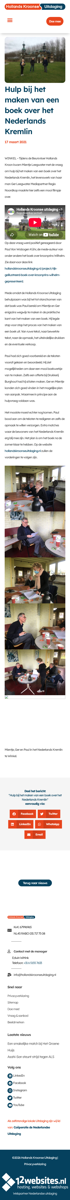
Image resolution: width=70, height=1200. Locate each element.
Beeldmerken (15, 1022)
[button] (10, 20)
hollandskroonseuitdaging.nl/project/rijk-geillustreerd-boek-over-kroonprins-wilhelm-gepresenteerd (32, 275)
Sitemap (12, 1002)
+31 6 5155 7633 (33, 963)
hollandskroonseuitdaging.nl (23, 451)
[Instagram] (10, 1090)
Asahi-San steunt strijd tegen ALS (30, 1057)
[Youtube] (10, 1105)
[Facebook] (10, 1083)
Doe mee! (13, 1009)
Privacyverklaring (18, 996)
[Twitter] (10, 1098)
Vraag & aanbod (17, 1015)
